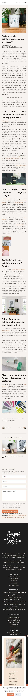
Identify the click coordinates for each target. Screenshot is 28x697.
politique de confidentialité (14, 507)
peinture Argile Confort (18, 269)
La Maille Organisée (14, 617)
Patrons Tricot (14, 626)
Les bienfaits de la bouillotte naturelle (14, 595)
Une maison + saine (17, 47)
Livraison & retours (14, 634)
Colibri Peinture (6, 330)
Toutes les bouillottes (14, 576)
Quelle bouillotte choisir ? (14, 597)
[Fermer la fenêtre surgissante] (26, 636)
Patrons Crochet (14, 624)
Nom (4, 476)
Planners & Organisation (14, 619)
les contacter (20, 224)
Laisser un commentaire (10, 511)
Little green (5, 121)
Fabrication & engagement (14, 632)
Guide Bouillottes (14, 585)
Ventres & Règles (14, 578)
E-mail (5, 481)
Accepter (11, 694)
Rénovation (10, 47)
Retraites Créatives (14, 622)
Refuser (17, 694)
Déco (5, 47)
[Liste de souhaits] (17, 2)
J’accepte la (11, 507)
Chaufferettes (14, 582)
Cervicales (14, 580)
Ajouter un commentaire (9, 491)
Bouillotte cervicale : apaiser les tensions (14, 599)
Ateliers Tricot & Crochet (14, 620)
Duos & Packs (14, 583)
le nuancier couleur (21, 165)
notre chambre (19, 202)
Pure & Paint (6, 199)
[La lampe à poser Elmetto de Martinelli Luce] (14, 447)
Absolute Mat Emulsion (12, 158)
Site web (5, 486)
